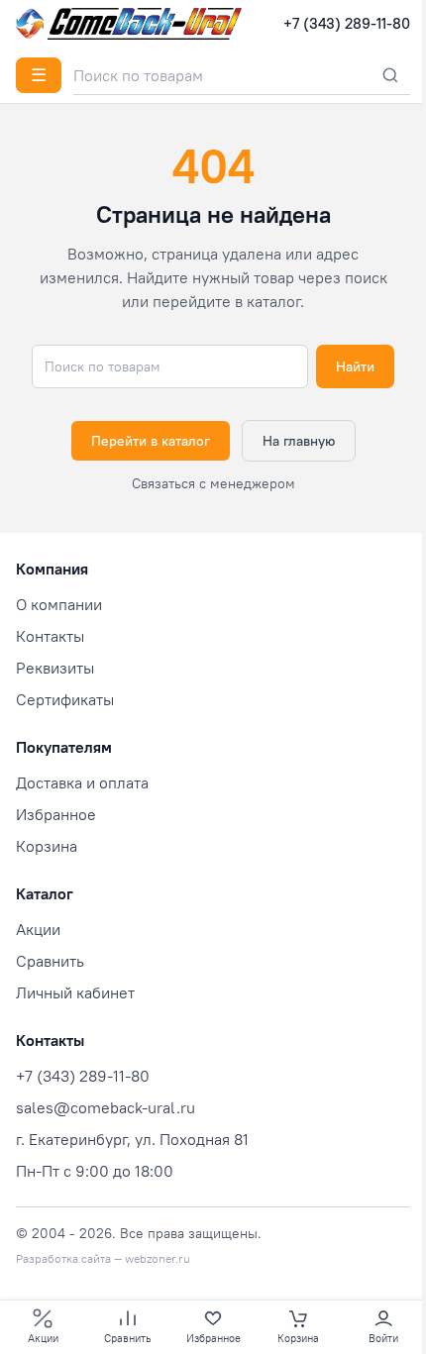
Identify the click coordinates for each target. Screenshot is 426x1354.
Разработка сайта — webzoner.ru (103, 1258)
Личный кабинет (75, 992)
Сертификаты (65, 699)
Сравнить (50, 961)
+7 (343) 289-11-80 (346, 23)
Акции (38, 929)
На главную (299, 441)
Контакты (50, 636)
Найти (355, 366)
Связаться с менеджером (213, 483)
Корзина (46, 846)
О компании (59, 604)
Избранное (56, 814)
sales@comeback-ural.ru (105, 1107)
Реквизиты (55, 667)
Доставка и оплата (82, 782)
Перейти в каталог (150, 441)
